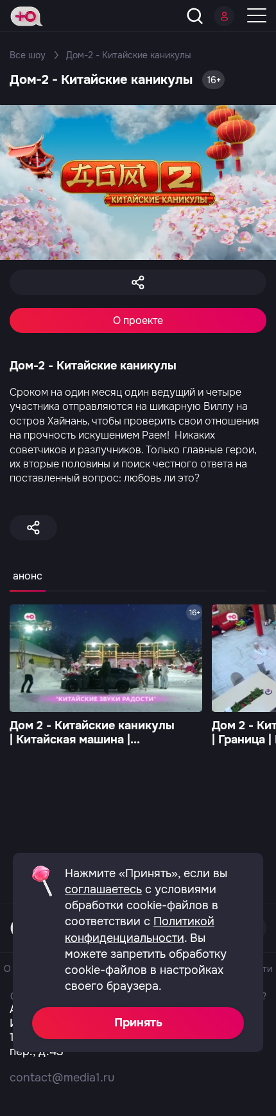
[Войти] (224, 16)
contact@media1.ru (62, 1078)
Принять (138, 1022)
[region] (138, 583)
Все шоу (28, 55)
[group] (106, 676)
